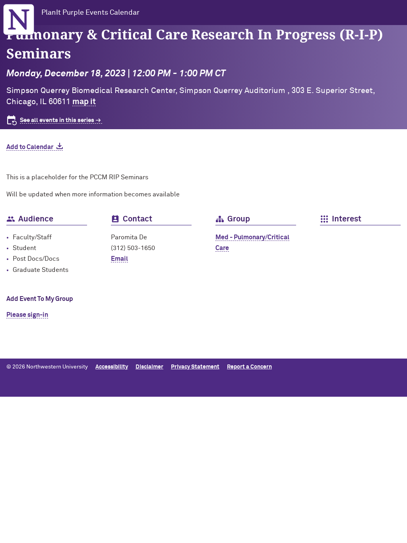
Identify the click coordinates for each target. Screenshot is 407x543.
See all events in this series (57, 120)
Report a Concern (249, 367)
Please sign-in (27, 315)
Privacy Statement (195, 367)
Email (119, 259)
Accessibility (111, 367)
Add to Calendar (29, 147)
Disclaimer (149, 367)
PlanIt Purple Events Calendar (90, 12)
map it (84, 102)
